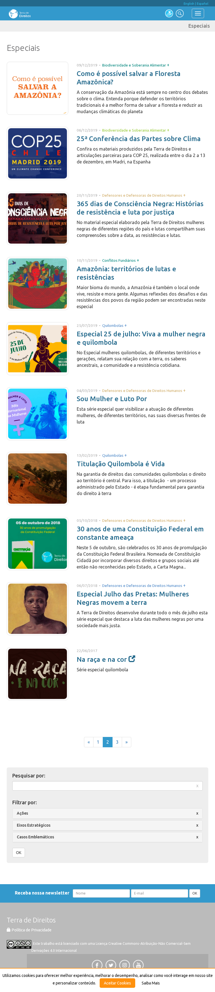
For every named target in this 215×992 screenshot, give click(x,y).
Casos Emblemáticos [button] (35, 837)
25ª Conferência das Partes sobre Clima (139, 138)
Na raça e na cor (102, 659)
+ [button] (168, 64)
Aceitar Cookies (117, 983)
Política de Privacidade (31, 930)
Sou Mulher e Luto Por (112, 399)
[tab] (107, 813)
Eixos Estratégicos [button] (33, 825)
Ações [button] (22, 813)
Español (202, 3)
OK (18, 852)
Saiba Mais (151, 983)
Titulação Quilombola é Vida (121, 464)
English (189, 3)
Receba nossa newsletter (43, 892)
